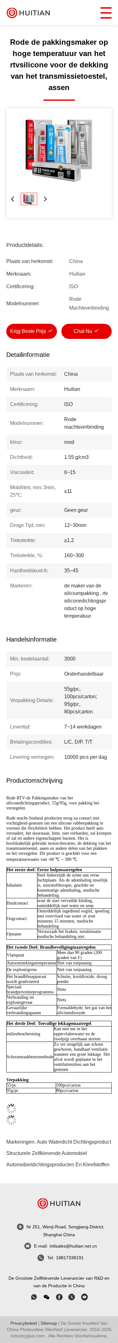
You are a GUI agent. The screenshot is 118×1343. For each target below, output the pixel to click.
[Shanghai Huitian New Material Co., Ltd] (28, 12)
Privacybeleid (23, 1323)
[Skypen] (59, 1297)
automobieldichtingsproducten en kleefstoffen (58, 1164)
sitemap (49, 1323)
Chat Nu (83, 331)
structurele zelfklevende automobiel (46, 1153)
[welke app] (34, 1297)
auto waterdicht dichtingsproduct (74, 1142)
